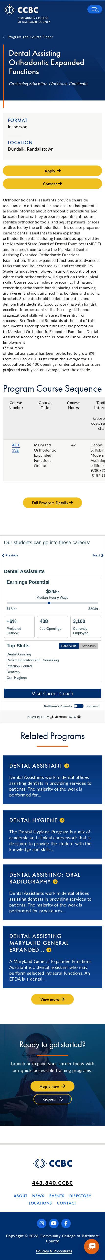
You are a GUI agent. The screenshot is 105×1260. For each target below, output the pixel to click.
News (38, 1195)
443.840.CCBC (52, 1182)
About (20, 1195)
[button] (94, 9)
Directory (80, 1195)
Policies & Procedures (54, 1250)
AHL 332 (16, 447)
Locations (40, 1203)
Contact (66, 1203)
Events (56, 1195)
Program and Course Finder (30, 36)
